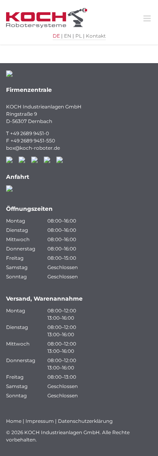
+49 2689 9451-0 (29, 133)
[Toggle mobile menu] (147, 18)
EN (67, 36)
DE (56, 36)
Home (13, 421)
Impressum (40, 421)
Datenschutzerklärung (85, 421)
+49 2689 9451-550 (33, 141)
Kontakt (96, 36)
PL (78, 36)
